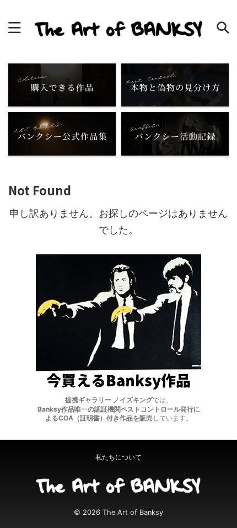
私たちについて (118, 457)
